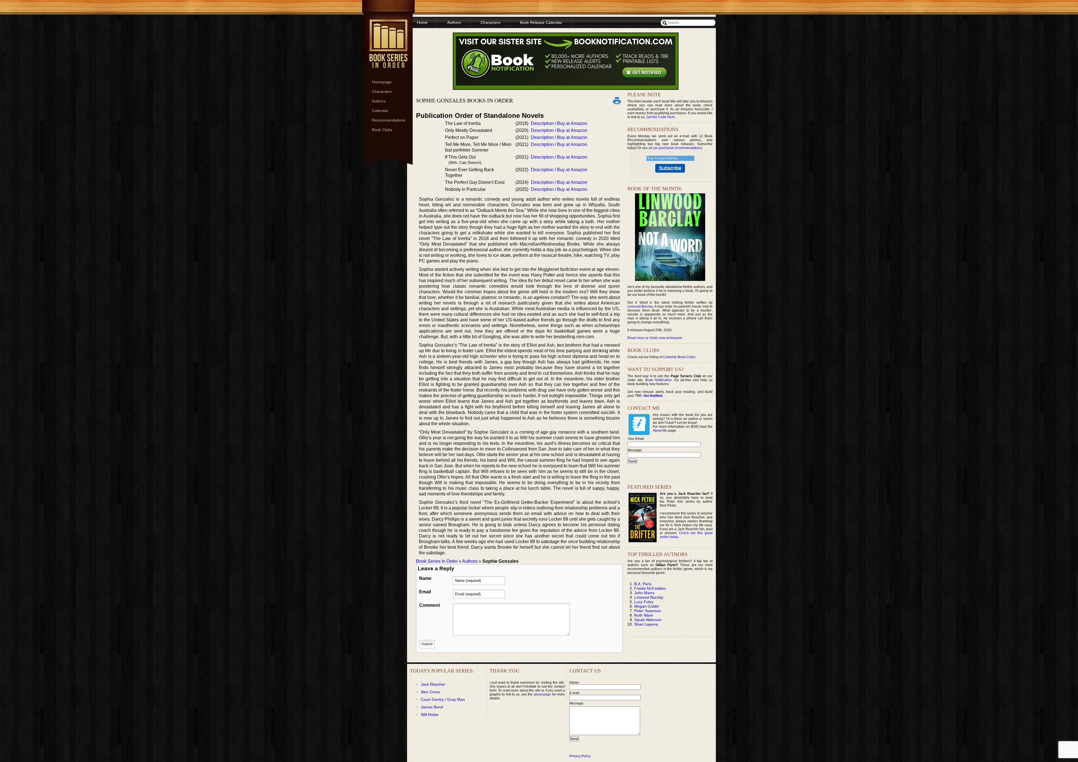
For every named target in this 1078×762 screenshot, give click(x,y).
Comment (429, 605)
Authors (379, 101)
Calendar (380, 110)
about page (542, 694)
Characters (382, 91)
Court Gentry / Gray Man (443, 699)
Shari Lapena (646, 624)
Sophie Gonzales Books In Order (464, 100)
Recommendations (388, 120)
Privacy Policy (580, 756)
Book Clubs (382, 129)
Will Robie (429, 714)
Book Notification (658, 380)
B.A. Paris (643, 584)
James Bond (432, 707)
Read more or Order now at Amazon (654, 338)
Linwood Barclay (640, 306)
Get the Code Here (660, 117)
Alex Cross (430, 692)
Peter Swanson (647, 610)
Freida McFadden (650, 588)
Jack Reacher (433, 684)
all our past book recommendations (675, 148)
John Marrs (644, 593)
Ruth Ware (643, 615)
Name (425, 578)
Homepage (382, 82)
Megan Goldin (646, 606)
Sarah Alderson (647, 619)
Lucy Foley (644, 601)
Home (422, 22)
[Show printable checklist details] (617, 100)
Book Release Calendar (541, 22)
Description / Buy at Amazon (559, 123)
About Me (660, 431)
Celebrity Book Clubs (679, 357)
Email (425, 591)
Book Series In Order (437, 561)
